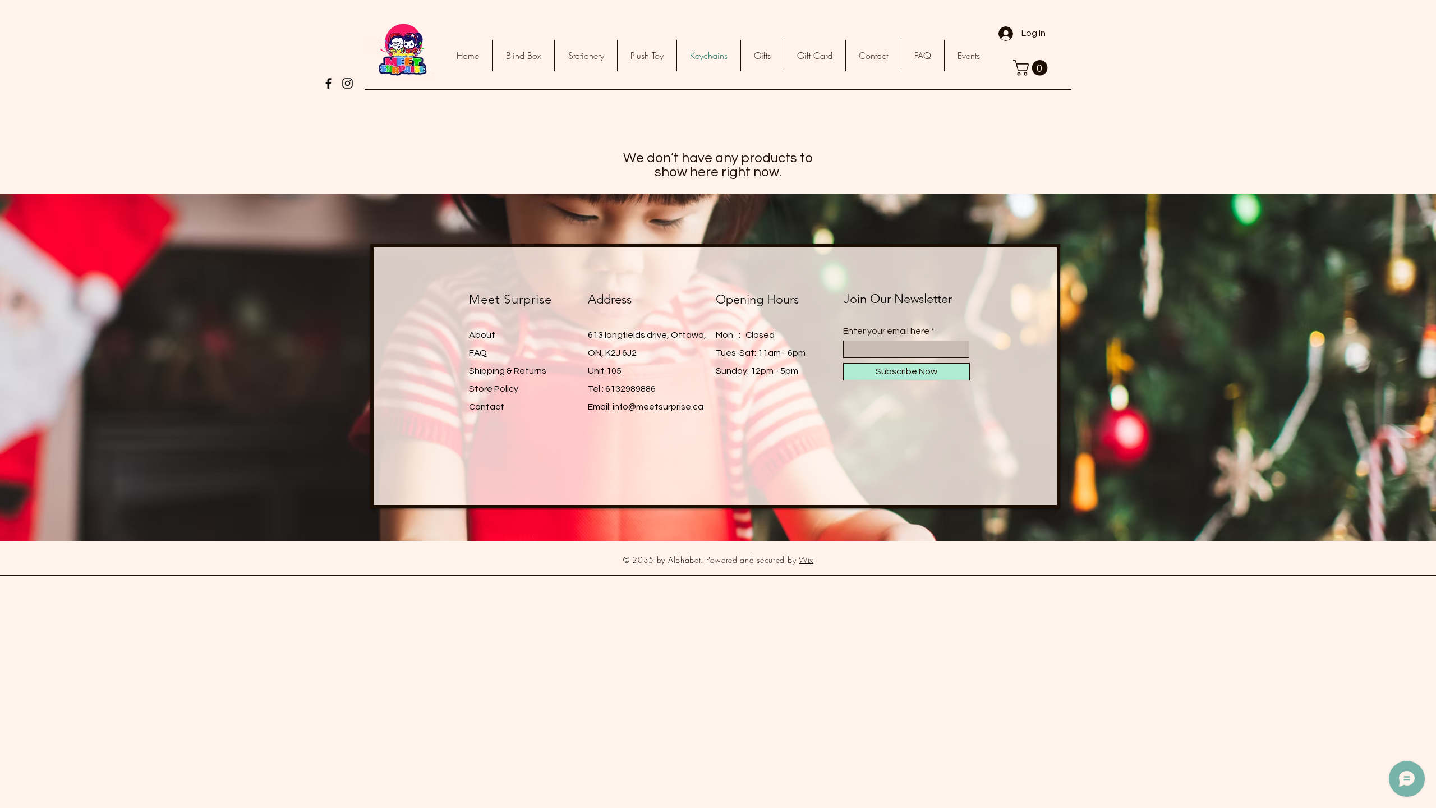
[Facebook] (328, 83)
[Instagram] (347, 83)
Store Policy (493, 388)
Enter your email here (886, 331)
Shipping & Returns (507, 370)
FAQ (478, 352)
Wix (806, 559)
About (482, 334)
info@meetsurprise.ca (658, 406)
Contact (486, 406)
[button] (1032, 68)
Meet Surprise (510, 299)
